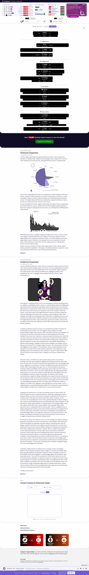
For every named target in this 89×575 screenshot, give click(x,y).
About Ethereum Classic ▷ (27, 530)
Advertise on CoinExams (44, 141)
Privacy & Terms (20, 568)
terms (54, 573)
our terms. (40, 562)
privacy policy (45, 573)
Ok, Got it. (71, 573)
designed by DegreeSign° (43, 568)
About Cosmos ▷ (25, 528)
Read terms (62, 573)
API (14, 568)
